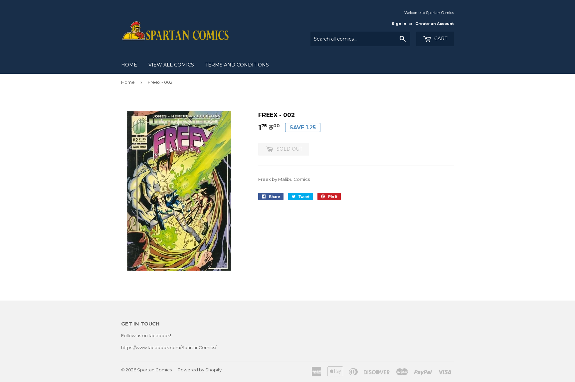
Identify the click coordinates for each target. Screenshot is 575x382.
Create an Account (434, 23)
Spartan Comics (154, 369)
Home (129, 65)
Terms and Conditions (237, 65)
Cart (440, 39)
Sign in (399, 23)
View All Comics (171, 65)
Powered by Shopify (200, 369)
